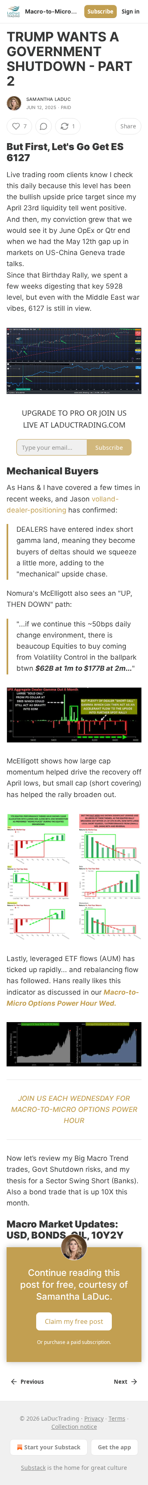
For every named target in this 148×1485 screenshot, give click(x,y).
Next (120, 1381)
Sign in (131, 11)
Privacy (94, 1418)
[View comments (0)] (43, 126)
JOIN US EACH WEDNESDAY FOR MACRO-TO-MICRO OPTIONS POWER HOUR (74, 1109)
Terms (117, 1418)
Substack (33, 1467)
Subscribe (100, 11)
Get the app (114, 1447)
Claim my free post (74, 1321)
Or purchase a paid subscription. (74, 1342)
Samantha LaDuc (48, 99)
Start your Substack (52, 1447)
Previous (32, 1381)
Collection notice (74, 1426)
